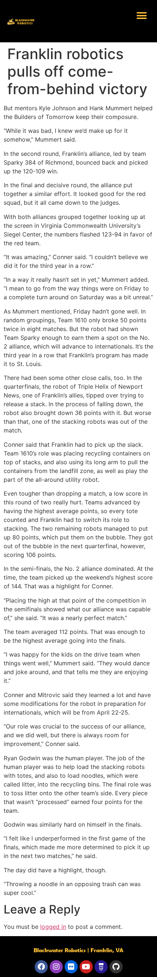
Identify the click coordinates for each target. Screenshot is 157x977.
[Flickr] (71, 966)
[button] (141, 15)
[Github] (116, 966)
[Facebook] (41, 966)
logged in (53, 926)
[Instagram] (56, 966)
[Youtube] (86, 966)
